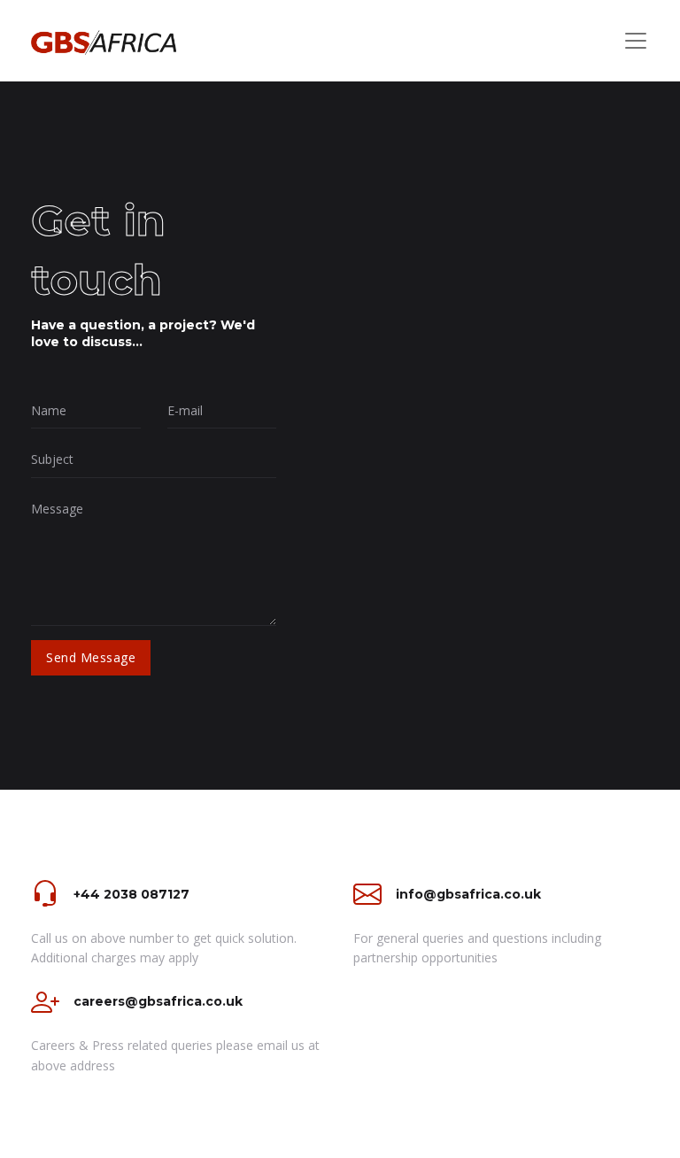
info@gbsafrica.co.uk (468, 894)
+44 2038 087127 (131, 894)
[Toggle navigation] (635, 41)
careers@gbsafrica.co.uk (158, 1001)
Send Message (90, 657)
